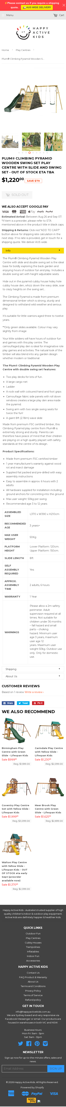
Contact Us (33, 972)
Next (62, 142)
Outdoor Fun (33, 933)
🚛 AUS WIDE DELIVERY (37, 7)
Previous (4, 142)
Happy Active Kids (24, 1082)
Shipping (33, 669)
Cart (61, 15)
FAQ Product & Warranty (33, 977)
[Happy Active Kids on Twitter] (20, 1044)
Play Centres (23, 50)
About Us (33, 676)
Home (5, 50)
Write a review (33, 692)
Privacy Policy (33, 990)
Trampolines (33, 947)
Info (33, 250)
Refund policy (33, 999)
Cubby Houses (33, 942)
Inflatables (33, 951)
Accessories (33, 960)
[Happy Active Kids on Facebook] (29, 1044)
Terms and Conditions (33, 986)
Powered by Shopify (32, 1087)
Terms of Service (33, 995)
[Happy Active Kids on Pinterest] (37, 1044)
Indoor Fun (33, 956)
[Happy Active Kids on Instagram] (45, 1044)
